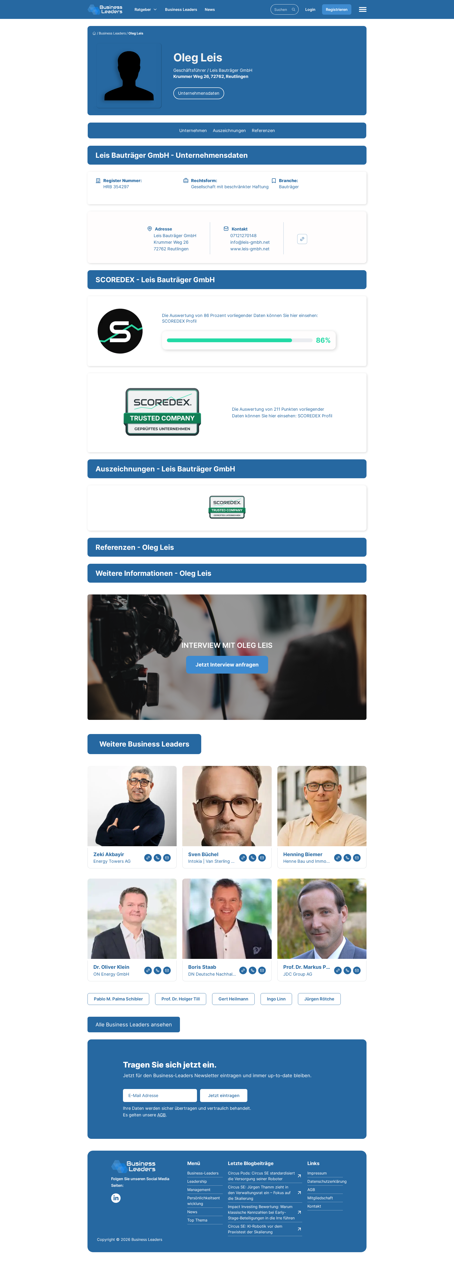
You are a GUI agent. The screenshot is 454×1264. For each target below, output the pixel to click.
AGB (161, 1114)
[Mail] (167, 858)
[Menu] (363, 9)
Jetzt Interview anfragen (227, 665)
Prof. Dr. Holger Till (181, 998)
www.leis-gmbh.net (250, 248)
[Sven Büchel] (226, 807)
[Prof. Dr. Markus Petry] (322, 920)
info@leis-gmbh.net (250, 242)
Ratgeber (143, 9)
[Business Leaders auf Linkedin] (116, 1198)
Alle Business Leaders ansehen (134, 1024)
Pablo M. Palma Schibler (118, 998)
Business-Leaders (202, 1173)
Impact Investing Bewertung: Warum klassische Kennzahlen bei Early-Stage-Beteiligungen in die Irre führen (261, 1212)
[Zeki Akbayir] (132, 807)
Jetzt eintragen (224, 1095)
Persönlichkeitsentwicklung (203, 1201)
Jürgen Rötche (319, 998)
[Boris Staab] (226, 920)
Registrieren (337, 9)
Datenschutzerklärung (325, 1181)
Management (198, 1189)
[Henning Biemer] (322, 807)
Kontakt (314, 1206)
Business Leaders (181, 9)
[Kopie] (302, 239)
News (210, 9)
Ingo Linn (276, 998)
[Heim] (94, 33)
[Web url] (148, 858)
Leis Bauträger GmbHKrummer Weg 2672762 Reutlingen (175, 242)
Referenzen (263, 130)
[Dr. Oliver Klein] (132, 920)
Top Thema (197, 1220)
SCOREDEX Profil (179, 321)
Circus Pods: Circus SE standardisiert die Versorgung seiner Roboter (261, 1176)
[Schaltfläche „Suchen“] (293, 9)
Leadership (197, 1181)
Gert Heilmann (233, 998)
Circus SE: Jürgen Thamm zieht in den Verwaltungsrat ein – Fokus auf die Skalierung (259, 1193)
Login (310, 9)
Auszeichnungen (229, 130)
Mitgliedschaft (320, 1198)
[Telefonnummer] (157, 858)
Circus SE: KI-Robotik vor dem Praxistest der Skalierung (255, 1229)
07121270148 (243, 235)
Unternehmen (193, 130)
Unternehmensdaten (198, 93)
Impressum (317, 1173)
